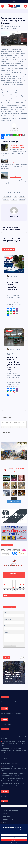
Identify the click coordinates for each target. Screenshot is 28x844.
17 (5, 587)
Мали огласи (6, 816)
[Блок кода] (15, 427)
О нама (4, 822)
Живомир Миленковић (15, 349)
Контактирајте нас (10, 645)
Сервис (5, 813)
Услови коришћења (8, 819)
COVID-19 (12, 26)
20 (14, 587)
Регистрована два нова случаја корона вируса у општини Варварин (17, 175)
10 (5, 584)
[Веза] (17, 427)
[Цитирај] (13, 427)
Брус (16, 196)
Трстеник (14, 199)
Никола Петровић (14, 276)
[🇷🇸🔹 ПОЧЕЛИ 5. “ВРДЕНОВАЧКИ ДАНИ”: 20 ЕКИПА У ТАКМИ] (6, 485)
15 (20, 584)
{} (18, 427)
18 (8, 587)
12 (11, 584)
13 (14, 584)
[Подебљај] (2, 427)
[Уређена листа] (10, 427)
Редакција (6, 26)
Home (2, 11)
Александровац (7, 196)
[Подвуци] (6, 427)
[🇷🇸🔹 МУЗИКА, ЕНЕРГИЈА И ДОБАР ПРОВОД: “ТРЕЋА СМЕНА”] (14, 493)
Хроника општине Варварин (10, 810)
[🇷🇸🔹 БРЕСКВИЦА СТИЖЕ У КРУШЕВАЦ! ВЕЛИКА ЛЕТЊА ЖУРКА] (21, 478)
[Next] (23, 657)
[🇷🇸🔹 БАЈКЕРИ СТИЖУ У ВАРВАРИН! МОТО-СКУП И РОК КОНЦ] (6, 478)
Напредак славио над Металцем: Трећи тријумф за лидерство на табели (14, 673)
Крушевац (6, 199)
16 (23, 584)
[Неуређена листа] (11, 427)
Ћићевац (22, 199)
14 (17, 584)
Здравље (18, 26)
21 (17, 587)
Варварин (22, 196)
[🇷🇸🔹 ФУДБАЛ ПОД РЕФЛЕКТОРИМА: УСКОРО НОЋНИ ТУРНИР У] (14, 478)
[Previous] (21, 657)
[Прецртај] (8, 427)
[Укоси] (4, 427)
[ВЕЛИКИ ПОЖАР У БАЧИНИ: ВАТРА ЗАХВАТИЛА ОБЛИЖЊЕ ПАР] (6, 493)
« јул (5, 595)
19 (11, 587)
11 (7, 584)
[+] (20, 427)
